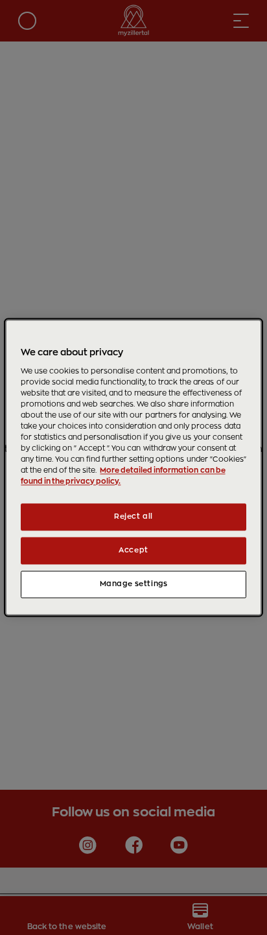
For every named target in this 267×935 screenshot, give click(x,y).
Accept (133, 550)
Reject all (133, 517)
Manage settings (134, 584)
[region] (133, 467)
